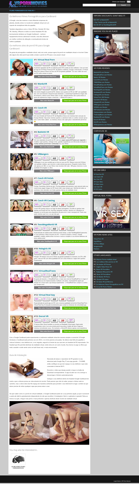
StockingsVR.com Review (102, 90)
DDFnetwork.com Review (102, 109)
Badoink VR (43, 132)
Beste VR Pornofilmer (104, 274)
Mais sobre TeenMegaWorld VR (47, 241)
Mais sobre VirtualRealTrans (47, 287)
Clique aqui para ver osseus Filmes (75, 147)
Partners (96, 249)
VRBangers (43, 154)
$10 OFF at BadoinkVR (101, 20)
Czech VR (42, 107)
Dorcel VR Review (99, 119)
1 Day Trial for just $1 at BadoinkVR (105, 22)
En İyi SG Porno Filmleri (104, 287)
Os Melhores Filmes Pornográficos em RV (109, 284)
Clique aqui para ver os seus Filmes (75, 76)
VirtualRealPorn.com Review (103, 75)
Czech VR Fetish (45, 178)
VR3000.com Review (100, 107)
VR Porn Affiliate (99, 244)
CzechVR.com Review (101, 80)
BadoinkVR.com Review (101, 72)
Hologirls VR (45, 248)
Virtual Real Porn (46, 59)
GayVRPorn (97, 241)
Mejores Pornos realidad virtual (106, 259)
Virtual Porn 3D (98, 239)
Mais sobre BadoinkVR (47, 147)
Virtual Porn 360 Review (101, 97)
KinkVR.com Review (100, 122)
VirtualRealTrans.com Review (103, 87)
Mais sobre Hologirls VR (47, 263)
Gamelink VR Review (100, 100)
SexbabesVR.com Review (102, 92)
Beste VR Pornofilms (103, 269)
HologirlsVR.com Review (101, 102)
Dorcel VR (43, 316)
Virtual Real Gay (47, 294)
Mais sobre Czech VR (47, 193)
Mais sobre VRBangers (47, 171)
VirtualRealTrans (47, 270)
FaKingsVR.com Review (101, 95)
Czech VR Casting (46, 200)
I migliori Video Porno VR (104, 267)
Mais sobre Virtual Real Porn (47, 76)
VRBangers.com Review (101, 104)
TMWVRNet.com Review (102, 82)
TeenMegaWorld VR (47, 224)
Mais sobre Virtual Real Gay (47, 308)
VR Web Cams (98, 184)
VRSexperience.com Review (103, 124)
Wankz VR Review (99, 77)
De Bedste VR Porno (103, 277)
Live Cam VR (98, 187)
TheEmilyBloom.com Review (103, 114)
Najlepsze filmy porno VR (104, 272)
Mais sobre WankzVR (47, 100)
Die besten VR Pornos (103, 264)
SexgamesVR (98, 246)
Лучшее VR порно (102, 279)
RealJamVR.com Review (102, 117)
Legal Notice (117, 481)
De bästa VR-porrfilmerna (104, 282)
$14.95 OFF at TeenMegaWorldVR (105, 25)
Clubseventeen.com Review (103, 112)
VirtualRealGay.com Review (103, 85)
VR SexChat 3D (99, 174)
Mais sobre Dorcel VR (47, 331)
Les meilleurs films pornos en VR (107, 262)
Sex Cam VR (98, 179)
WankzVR (42, 83)
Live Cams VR (98, 177)
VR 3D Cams (98, 189)
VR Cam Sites (98, 182)
